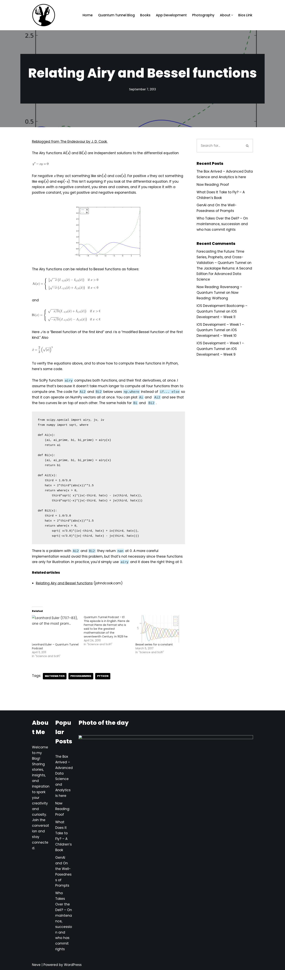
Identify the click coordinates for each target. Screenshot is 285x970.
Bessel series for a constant (154, 644)
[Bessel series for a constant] (159, 629)
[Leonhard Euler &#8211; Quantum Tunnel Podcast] (56, 629)
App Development (171, 15)
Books (145, 15)
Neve (36, 964)
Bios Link (245, 15)
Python (102, 676)
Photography (203, 15)
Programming (80, 676)
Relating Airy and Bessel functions (64, 583)
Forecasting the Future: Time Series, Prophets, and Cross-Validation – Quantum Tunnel (221, 257)
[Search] (247, 145)
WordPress (73, 964)
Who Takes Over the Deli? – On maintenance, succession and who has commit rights (222, 224)
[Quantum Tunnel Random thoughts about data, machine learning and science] (43, 15)
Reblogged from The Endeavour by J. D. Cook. (69, 141)
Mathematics (55, 676)
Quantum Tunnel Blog (116, 15)
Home (88, 15)
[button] (232, 15)
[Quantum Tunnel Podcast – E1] (110, 630)
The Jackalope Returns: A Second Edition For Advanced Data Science (224, 274)
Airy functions (50, 153)
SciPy (43, 380)
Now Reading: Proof (213, 184)
